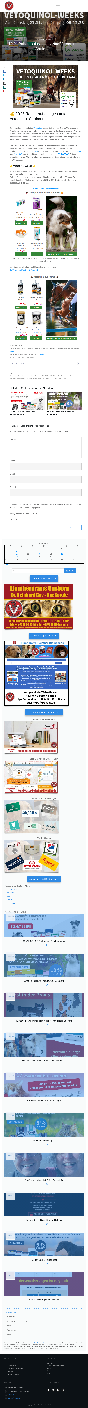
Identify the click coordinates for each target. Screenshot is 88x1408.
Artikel (9, 1326)
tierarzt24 (42, 354)
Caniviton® (76, 151)
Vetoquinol (37, 128)
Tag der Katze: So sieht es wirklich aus (44, 1209)
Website (13, 487)
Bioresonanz (11, 1330)
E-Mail (13, 474)
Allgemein (11, 1317)
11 (17, 554)
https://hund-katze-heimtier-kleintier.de (46, 1343)
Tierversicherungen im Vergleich (44, 1289)
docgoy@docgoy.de (14, 1398)
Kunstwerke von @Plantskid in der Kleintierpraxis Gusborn (44, 1010)
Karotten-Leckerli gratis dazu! (44, 1249)
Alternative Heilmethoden (17, 1321)
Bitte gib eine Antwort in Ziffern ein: (24, 513)
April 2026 (11, 903)
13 (39, 554)
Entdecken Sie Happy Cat (44, 1130)
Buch (9, 1334)
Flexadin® (17, 154)
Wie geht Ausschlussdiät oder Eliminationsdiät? (44, 1050)
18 (17, 557)
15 (62, 554)
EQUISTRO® (63, 154)
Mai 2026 (11, 900)
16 (73, 554)
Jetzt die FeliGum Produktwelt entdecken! (64, 405)
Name (13, 461)
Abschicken (70, 527)
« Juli (6, 565)
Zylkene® (34, 151)
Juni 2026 (11, 896)
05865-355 (11, 1394)
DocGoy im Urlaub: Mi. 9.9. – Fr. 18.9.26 (44, 1170)
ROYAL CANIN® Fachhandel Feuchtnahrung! (27, 405)
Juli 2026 (10, 893)
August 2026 (12, 889)
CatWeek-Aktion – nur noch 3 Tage (44, 1090)
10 (5, 554)
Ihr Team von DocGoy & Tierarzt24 (24, 270)
